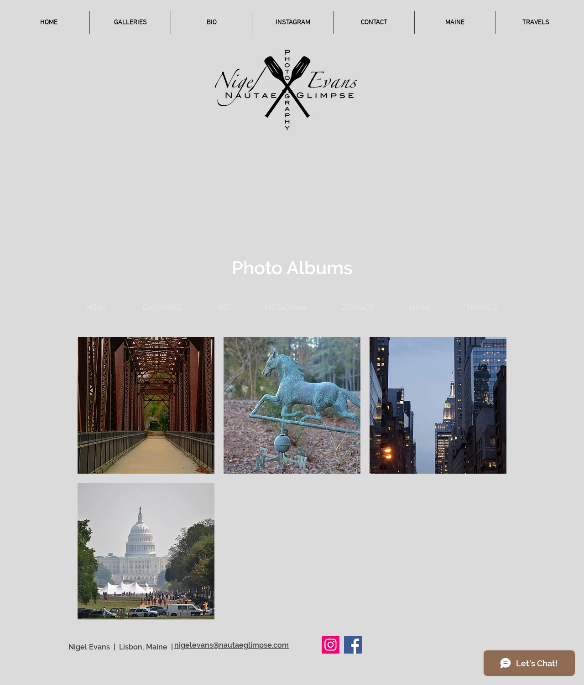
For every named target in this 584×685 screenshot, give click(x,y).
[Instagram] (330, 645)
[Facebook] (353, 645)
